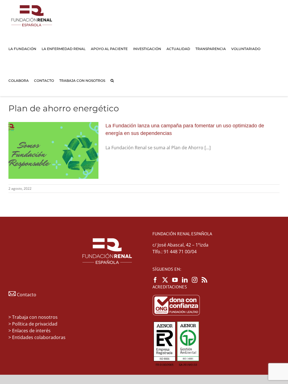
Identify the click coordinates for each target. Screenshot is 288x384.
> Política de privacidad (32, 324)
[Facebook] (155, 280)
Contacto (26, 295)
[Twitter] (165, 280)
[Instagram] (194, 280)
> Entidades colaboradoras (37, 337)
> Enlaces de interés (29, 330)
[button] (112, 80)
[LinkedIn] (185, 280)
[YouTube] (175, 280)
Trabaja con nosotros (35, 317)
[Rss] (204, 280)
